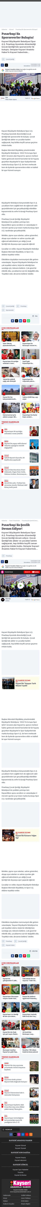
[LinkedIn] (22, 1134)
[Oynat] (20, 586)
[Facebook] (11, 1134)
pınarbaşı (23, 306)
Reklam (5, 1201)
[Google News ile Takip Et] (35, 98)
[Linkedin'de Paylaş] (20, 320)
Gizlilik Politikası (26, 1195)
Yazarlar (20, 1172)
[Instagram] (18, 1134)
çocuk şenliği (10, 59)
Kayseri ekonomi (20, 1160)
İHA (11, 98)
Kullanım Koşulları (8, 1204)
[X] (15, 1134)
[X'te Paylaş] (6, 65)
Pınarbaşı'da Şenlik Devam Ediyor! (30, 521)
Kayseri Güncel (20, 1145)
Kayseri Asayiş (20, 1157)
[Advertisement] (20, 14)
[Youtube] (26, 1134)
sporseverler (10, 310)
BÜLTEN (8, 600)
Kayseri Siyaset (20, 1148)
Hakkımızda (6, 1195)
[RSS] (30, 1134)
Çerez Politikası (25, 1198)
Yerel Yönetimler (14, 520)
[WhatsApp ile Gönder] (28, 320)
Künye (5, 1198)
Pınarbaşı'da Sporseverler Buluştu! (26, 29)
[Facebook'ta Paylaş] (2, 65)
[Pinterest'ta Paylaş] (24, 320)
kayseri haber (10, 945)
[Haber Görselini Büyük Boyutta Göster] (20, 84)
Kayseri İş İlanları (20, 1175)
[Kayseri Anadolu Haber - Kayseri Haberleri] (20, 1184)
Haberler (4, 29)
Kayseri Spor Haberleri (20, 1170)
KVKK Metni (24, 1201)
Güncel (11, 29)
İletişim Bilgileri (25, 1204)
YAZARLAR (8, 1129)
